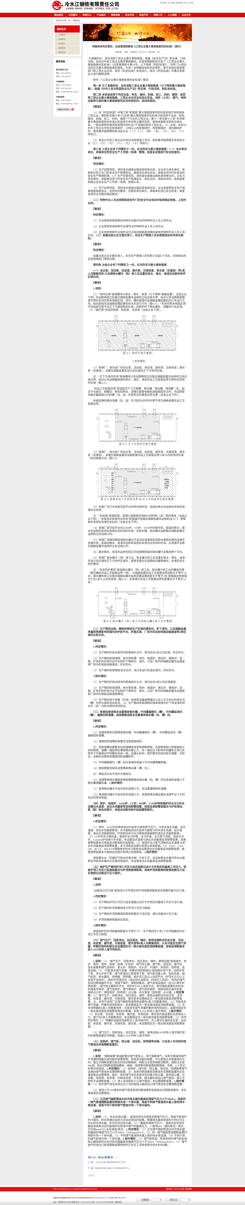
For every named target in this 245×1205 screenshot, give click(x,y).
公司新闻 (61, 35)
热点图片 (61, 44)
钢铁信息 (61, 52)
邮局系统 (179, 3)
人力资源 (172, 15)
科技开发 (143, 15)
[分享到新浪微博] (102, 1157)
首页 (69, 21)
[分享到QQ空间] (99, 1157)
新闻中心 (87, 15)
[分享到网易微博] (111, 1157)
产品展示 (101, 15)
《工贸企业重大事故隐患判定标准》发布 (110, 1162)
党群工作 (157, 15)
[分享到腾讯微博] (105, 1157)
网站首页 (58, 15)
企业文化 (186, 15)
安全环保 (129, 15)
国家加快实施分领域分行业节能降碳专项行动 (112, 1168)
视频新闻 (61, 39)
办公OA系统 (188, 3)
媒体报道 (61, 48)
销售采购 (115, 15)
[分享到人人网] (108, 1157)
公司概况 (72, 15)
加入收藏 (171, 3)
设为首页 (163, 3)
